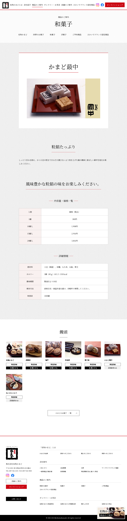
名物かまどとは (16, 4)
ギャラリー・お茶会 (52, 4)
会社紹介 (27, 4)
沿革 (82, 468)
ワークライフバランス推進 (110, 468)
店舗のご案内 (66, 4)
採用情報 (63, 471)
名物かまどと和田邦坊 (47, 504)
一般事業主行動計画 (46, 471)
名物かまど (22, 34)
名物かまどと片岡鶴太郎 (68, 504)
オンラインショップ (115, 5)
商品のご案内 (37, 4)
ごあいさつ (43, 468)
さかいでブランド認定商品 (84, 4)
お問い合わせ (16, 499)
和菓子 (52, 34)
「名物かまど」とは (48, 447)
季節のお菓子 (44, 486)
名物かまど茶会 (107, 504)
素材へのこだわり (66, 453)
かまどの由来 (44, 453)
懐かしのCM (85, 504)
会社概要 (63, 468)
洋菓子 (63, 34)
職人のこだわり (86, 453)
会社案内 (43, 462)
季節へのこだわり (107, 453)
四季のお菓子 (38, 34)
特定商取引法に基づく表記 (89, 471)
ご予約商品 (76, 34)
